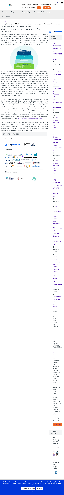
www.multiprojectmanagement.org (30, 118)
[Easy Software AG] (55, 31)
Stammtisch (57, 72)
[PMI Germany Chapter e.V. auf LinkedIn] (55, 472)
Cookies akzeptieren (28, 488)
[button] (24, 134)
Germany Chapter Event (56, 264)
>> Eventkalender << (57, 334)
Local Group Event (55, 82)
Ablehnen (39, 488)
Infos (32, 491)
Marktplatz (58, 424)
